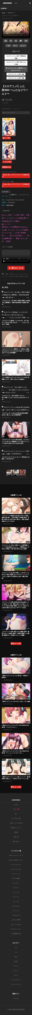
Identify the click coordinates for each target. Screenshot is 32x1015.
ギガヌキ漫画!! (16, 878)
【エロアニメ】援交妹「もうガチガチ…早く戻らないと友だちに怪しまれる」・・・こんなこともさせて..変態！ (15, 322)
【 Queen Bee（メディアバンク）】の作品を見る (15, 185)
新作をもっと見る (16, 787)
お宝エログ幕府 (16, 920)
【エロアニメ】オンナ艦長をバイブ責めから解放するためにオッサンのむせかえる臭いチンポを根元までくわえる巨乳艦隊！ (15, 350)
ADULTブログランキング (16, 855)
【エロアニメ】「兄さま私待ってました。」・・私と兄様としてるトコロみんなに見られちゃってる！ (15, 397)
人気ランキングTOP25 (16, 823)
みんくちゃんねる (16, 924)
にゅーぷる (16, 892)
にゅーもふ (16, 897)
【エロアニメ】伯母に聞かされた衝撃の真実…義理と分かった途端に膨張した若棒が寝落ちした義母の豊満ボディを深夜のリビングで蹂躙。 (15, 633)
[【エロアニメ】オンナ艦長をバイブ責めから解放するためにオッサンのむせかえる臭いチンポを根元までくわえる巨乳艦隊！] (16, 339)
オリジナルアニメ (16, 979)
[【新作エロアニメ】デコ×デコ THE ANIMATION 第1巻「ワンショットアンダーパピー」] (16, 741)
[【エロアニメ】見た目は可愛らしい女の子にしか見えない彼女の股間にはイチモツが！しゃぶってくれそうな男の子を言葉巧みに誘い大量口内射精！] (16, 563)
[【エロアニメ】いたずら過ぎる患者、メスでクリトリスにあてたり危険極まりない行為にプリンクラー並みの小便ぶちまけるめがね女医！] (16, 430)
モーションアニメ (16, 984)
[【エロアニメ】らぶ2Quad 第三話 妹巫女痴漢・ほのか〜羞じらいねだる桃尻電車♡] (16, 408)
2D (16, 947)
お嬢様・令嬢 (8, 274)
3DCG (16, 956)
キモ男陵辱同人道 (16, 933)
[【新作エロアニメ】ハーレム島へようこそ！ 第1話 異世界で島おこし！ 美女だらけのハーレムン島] (16, 767)
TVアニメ (16, 966)
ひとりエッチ (17, 274)
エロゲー (16, 975)
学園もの (22, 276)
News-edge (16, 906)
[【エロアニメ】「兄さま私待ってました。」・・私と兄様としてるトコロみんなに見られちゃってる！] (16, 390)
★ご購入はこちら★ (16, 268)
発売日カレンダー (16, 827)
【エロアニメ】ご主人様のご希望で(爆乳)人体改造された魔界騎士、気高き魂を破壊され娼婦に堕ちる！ (16, 302)
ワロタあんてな (16, 915)
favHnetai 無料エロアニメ (16, 860)
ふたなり (24, 274)
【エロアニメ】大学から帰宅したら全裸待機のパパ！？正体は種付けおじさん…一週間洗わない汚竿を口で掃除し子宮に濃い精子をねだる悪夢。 (15, 547)
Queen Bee (10, 205)
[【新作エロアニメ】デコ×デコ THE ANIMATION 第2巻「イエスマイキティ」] (16, 715)
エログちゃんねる (16, 869)
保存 (26, 40)
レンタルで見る (7, 161)
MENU (4, 8)
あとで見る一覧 (16, 818)
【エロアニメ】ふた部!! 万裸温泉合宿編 (16, 57)
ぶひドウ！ (16, 887)
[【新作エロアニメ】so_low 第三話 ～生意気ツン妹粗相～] (16, 666)
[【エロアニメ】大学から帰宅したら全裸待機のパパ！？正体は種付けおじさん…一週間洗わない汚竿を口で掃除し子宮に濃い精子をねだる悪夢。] (16, 535)
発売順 (16, 832)
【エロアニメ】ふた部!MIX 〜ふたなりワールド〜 (16, 69)
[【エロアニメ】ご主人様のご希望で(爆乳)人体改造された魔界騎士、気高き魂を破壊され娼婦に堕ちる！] (16, 295)
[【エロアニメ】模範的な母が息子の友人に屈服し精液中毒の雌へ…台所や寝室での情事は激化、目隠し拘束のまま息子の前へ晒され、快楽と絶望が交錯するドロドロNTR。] (16, 506)
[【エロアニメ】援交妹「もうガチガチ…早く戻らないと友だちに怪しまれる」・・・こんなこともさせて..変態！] (16, 315)
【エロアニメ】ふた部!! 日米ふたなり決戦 (16, 63)
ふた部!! (11, 194)
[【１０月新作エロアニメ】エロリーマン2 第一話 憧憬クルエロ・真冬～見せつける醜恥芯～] (16, 367)
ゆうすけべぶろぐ (16, 929)
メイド (7, 276)
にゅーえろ (16, 901)
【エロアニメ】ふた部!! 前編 (16, 74)
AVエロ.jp (16, 998)
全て (16, 814)
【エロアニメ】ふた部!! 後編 (16, 78)
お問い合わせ (16, 841)
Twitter (16, 804)
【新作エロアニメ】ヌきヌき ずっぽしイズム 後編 (16, 701)
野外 (26, 276)
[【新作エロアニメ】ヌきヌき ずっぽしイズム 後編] (16, 691)
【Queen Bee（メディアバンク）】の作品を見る (15, 175)
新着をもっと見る (16, 643)
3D (16, 952)
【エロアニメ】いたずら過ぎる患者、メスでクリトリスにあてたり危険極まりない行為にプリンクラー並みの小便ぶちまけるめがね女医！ (15, 441)
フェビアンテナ (16, 874)
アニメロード (16, 910)
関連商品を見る (6, 167)
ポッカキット (16, 883)
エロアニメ (16, 109)
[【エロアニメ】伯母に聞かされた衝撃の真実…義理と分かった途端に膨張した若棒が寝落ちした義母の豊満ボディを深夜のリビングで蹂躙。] (16, 622)
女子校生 (16, 276)
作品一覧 (16, 837)
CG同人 (16, 961)
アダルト (15, 809)
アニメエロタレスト (16, 864)
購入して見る (6, 138)
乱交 (11, 276)
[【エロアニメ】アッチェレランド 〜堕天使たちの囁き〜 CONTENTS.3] (16, 452)
